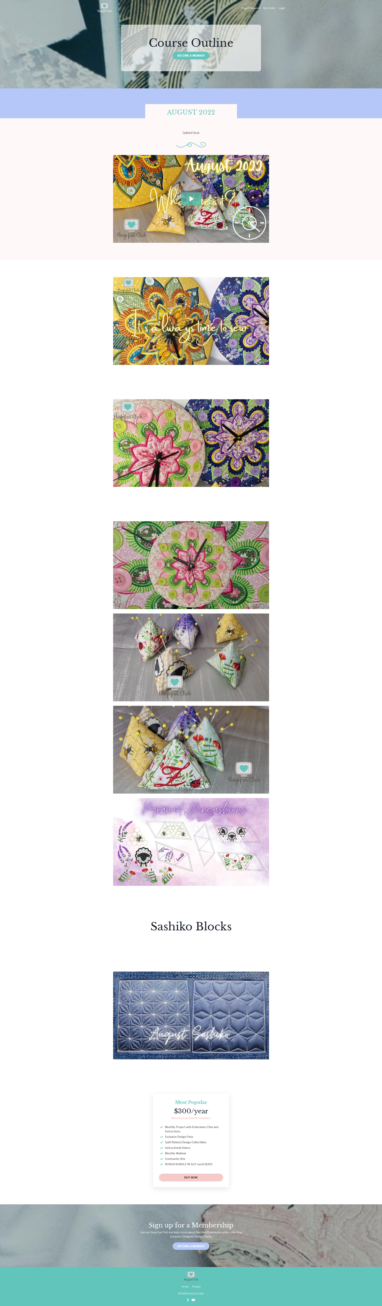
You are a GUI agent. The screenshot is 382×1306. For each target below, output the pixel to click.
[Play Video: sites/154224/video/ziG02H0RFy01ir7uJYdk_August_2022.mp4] (191, 198)
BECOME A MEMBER (191, 55)
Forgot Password (250, 8)
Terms (185, 1286)
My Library (269, 8)
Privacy (196, 1286)
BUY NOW (191, 1177)
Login (281, 8)
